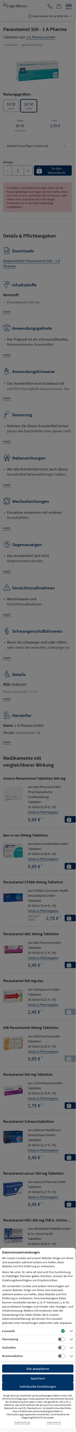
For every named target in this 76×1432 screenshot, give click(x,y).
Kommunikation (12, 1356)
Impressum (54, 1422)
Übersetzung (10, 1339)
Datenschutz (22, 1422)
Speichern (38, 1378)
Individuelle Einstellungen (38, 1386)
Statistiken (9, 1347)
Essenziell (8, 1331)
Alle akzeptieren (38, 1369)
